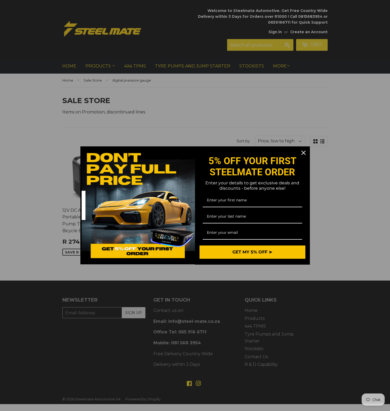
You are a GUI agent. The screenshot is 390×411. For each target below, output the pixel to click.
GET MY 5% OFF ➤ (252, 252)
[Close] (303, 152)
